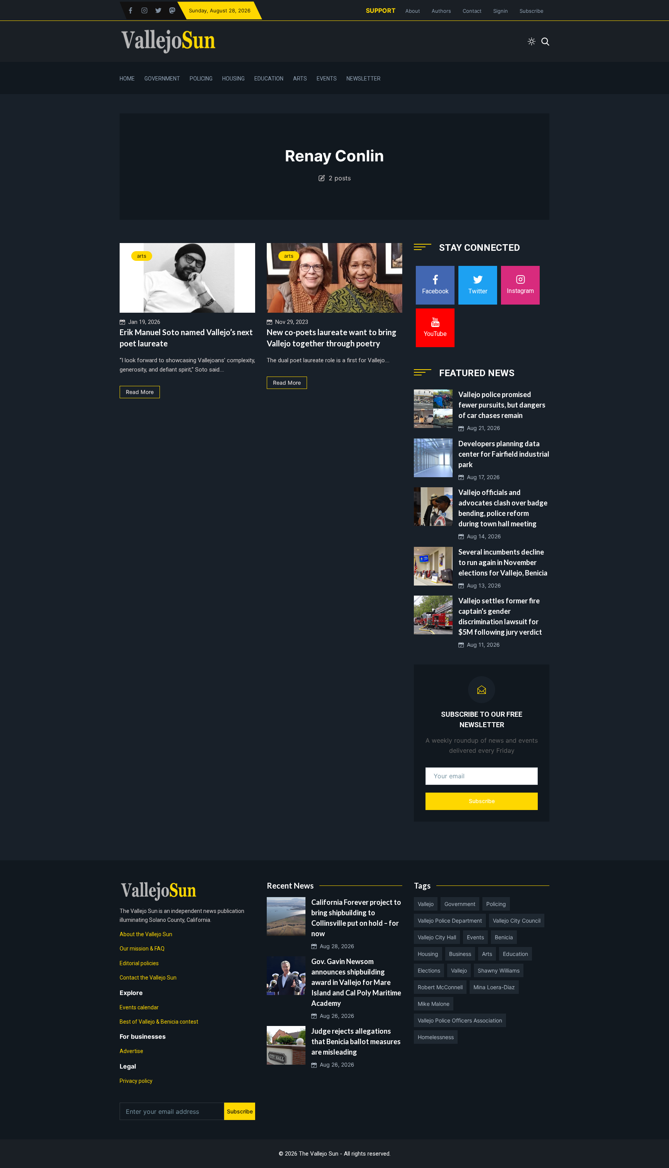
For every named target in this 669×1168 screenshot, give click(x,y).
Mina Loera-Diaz (494, 987)
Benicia (504, 937)
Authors (441, 11)
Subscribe (532, 11)
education (515, 953)
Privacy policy (136, 1081)
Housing (233, 78)
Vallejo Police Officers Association (460, 1020)
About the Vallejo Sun (146, 934)
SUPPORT (381, 10)
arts (141, 256)
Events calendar (139, 1007)
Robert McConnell (440, 987)
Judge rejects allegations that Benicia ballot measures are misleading (356, 1041)
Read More (140, 392)
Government (162, 78)
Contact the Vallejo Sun (148, 977)
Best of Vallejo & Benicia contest (159, 1022)
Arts (300, 78)
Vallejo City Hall (437, 937)
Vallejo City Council (516, 920)
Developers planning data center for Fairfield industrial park (503, 454)
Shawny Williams (499, 970)
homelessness (436, 1037)
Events (327, 78)
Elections (429, 970)
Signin (500, 11)
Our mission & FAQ (142, 948)
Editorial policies (139, 963)
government (459, 904)
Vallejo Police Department (450, 920)
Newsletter (364, 78)
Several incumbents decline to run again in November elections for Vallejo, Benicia (502, 562)
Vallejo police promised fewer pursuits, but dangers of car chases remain (501, 405)
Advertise (131, 1051)
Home (127, 78)
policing (496, 904)
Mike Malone (433, 1003)
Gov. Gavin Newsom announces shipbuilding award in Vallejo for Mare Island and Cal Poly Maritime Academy (356, 982)
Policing (201, 78)
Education (268, 78)
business (460, 953)
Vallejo (426, 904)
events (475, 937)
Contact (472, 11)
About (412, 11)
